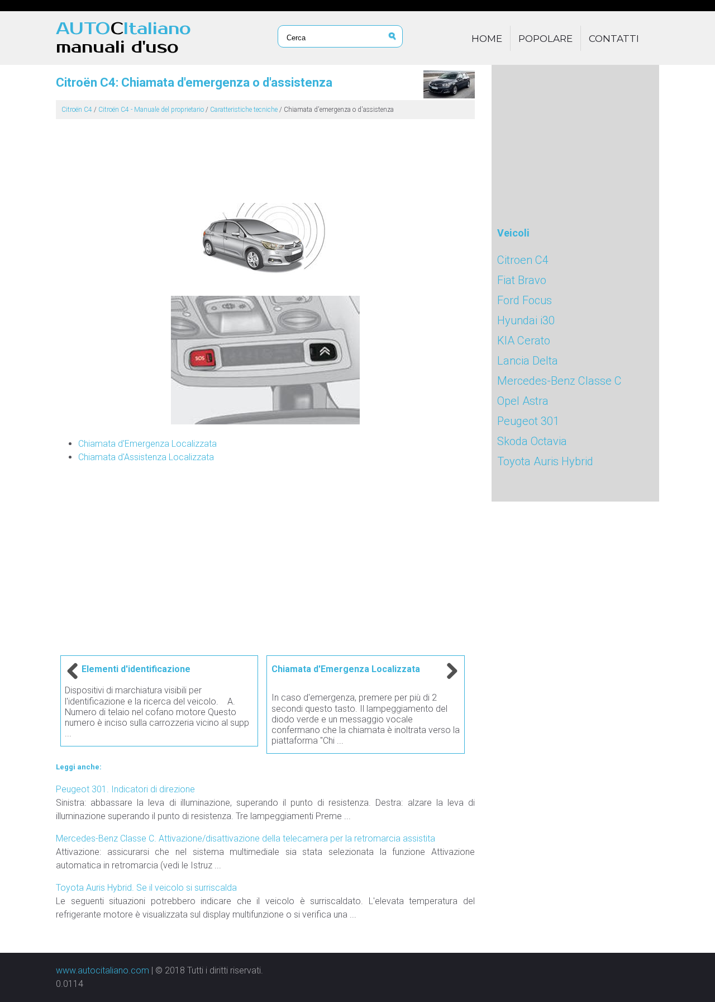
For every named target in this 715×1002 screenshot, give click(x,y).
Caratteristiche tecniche (244, 110)
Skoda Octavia (532, 441)
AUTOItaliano (123, 38)
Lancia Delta (527, 360)
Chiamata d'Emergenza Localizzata (147, 443)
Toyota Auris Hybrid (545, 461)
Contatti (614, 38)
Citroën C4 (76, 110)
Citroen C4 (523, 260)
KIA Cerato (523, 340)
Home (486, 38)
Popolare (545, 38)
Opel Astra (523, 401)
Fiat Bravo (521, 280)
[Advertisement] (265, 156)
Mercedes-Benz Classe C (559, 380)
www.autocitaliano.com (102, 970)
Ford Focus (524, 300)
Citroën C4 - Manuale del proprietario (151, 110)
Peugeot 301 (528, 421)
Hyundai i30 (526, 320)
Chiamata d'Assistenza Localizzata (146, 457)
